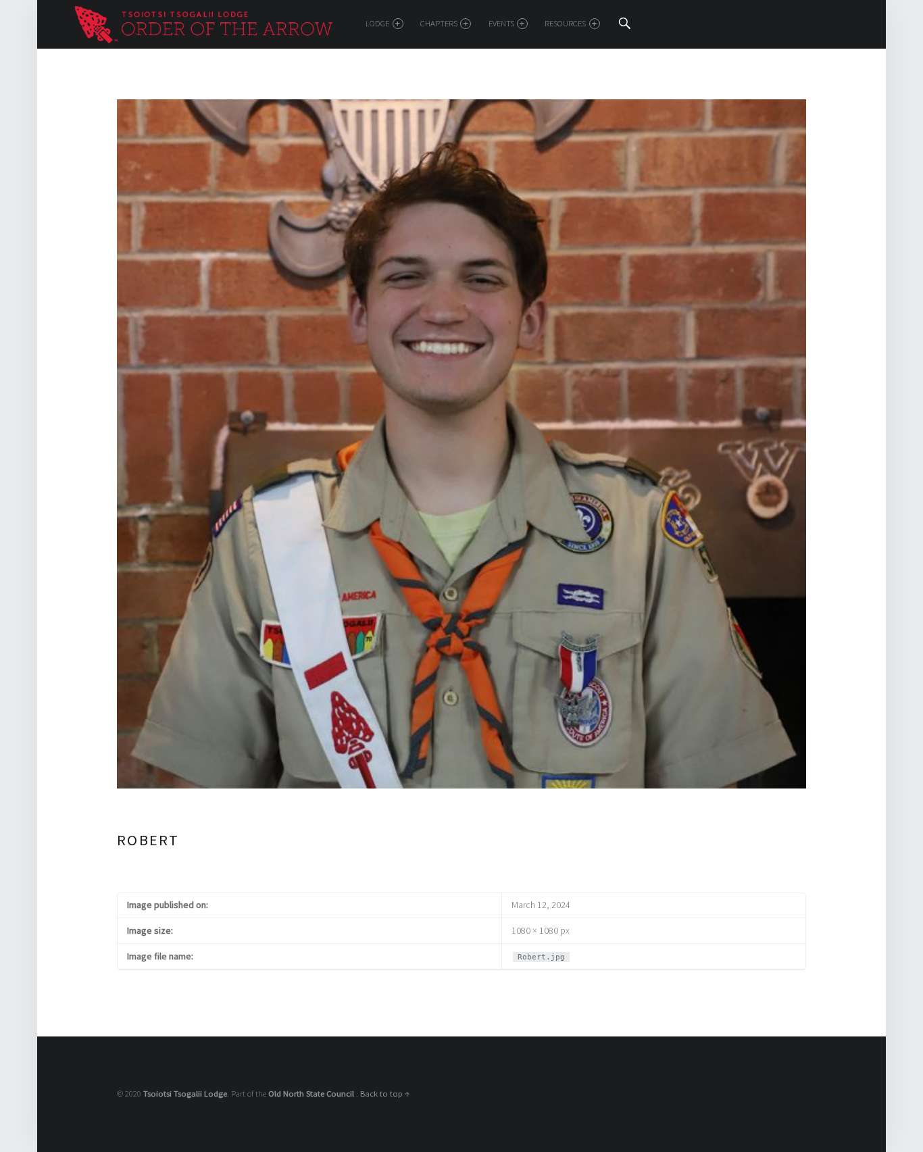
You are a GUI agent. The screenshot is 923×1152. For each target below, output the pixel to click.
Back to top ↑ (385, 1093)
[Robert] (461, 107)
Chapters (438, 23)
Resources (565, 23)
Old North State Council (312, 1093)
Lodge (377, 23)
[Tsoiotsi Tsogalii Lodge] (202, 22)
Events (501, 23)
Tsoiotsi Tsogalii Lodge (185, 1093)
